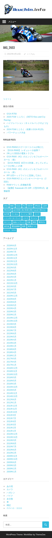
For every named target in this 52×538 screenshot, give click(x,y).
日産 (29, 222)
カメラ (10, 489)
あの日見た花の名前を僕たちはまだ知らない (30, 210)
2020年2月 (11, 314)
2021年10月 (12, 283)
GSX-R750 (12, 114)
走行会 (6, 226)
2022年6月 (11, 274)
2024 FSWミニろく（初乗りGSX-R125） (26, 129)
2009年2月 (11, 468)
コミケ (37, 214)
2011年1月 (11, 431)
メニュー (12, 21)
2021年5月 (11, 292)
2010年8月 (11, 443)
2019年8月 (11, 327)
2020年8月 (11, 299)
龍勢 (24, 226)
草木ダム (42, 222)
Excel (18, 206)
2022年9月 (11, 267)
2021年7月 (11, 289)
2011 (6, 206)
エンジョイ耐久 (26, 214)
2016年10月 (12, 374)
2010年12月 (12, 434)
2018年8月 (11, 349)
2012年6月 (11, 399)
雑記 (9, 505)
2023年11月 (12, 258)
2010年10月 (12, 437)
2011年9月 (11, 415)
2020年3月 (11, 311)
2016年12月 (12, 368)
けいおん (15, 214)
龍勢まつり (32, 226)
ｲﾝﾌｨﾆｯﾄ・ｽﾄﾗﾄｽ (10, 230)
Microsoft (7, 210)
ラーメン (34, 218)
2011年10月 (12, 412)
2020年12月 (12, 296)
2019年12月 (12, 318)
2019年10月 (12, 321)
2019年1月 (11, 346)
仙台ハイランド (19, 222)
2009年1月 (11, 471)
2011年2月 (11, 427)
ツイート (7, 99)
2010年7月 (11, 446)
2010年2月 (11, 453)
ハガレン (11, 492)
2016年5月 (11, 380)
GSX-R (30, 206)
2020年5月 (11, 305)
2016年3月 (11, 383)
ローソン (7, 222)
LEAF (45, 206)
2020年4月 (11, 308)
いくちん (31, 54)
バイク (25, 218)
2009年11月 (12, 456)
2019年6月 (11, 333)
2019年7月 (11, 330)
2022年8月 (11, 270)
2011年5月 (11, 424)
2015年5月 (11, 390)
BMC (12, 206)
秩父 (34, 222)
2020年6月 (11, 302)
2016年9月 (11, 377)
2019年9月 (11, 324)
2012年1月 (11, 402)
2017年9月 (11, 358)
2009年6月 (11, 462)
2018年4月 (11, 352)
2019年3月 (11, 343)
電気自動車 (16, 226)
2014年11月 (12, 393)
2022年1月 (11, 280)
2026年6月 (11, 245)
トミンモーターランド (12, 218)
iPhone (37, 206)
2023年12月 (12, 255)
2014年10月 (12, 396)
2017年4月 (11, 362)
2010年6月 (11, 450)
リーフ (42, 218)
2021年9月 (11, 286)
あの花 (6, 214)
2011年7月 (11, 418)
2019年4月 (11, 340)
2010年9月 (11, 440)
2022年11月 (12, 261)
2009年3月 (11, 465)
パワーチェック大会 (16, 132)
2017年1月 (11, 365)
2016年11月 (12, 371)
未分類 (10, 499)
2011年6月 (11, 421)
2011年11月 (12, 409)
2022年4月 (11, 277)
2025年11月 (12, 249)
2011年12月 (12, 406)
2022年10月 (12, 264)
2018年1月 (11, 355)
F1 (24, 206)
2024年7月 (11, 252)
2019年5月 (11, 336)
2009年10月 (12, 459)
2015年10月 (12, 387)
